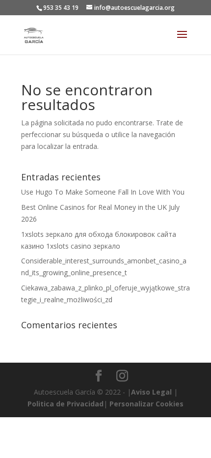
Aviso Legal (151, 392)
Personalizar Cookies (146, 403)
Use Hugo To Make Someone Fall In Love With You (103, 192)
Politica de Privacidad (65, 403)
